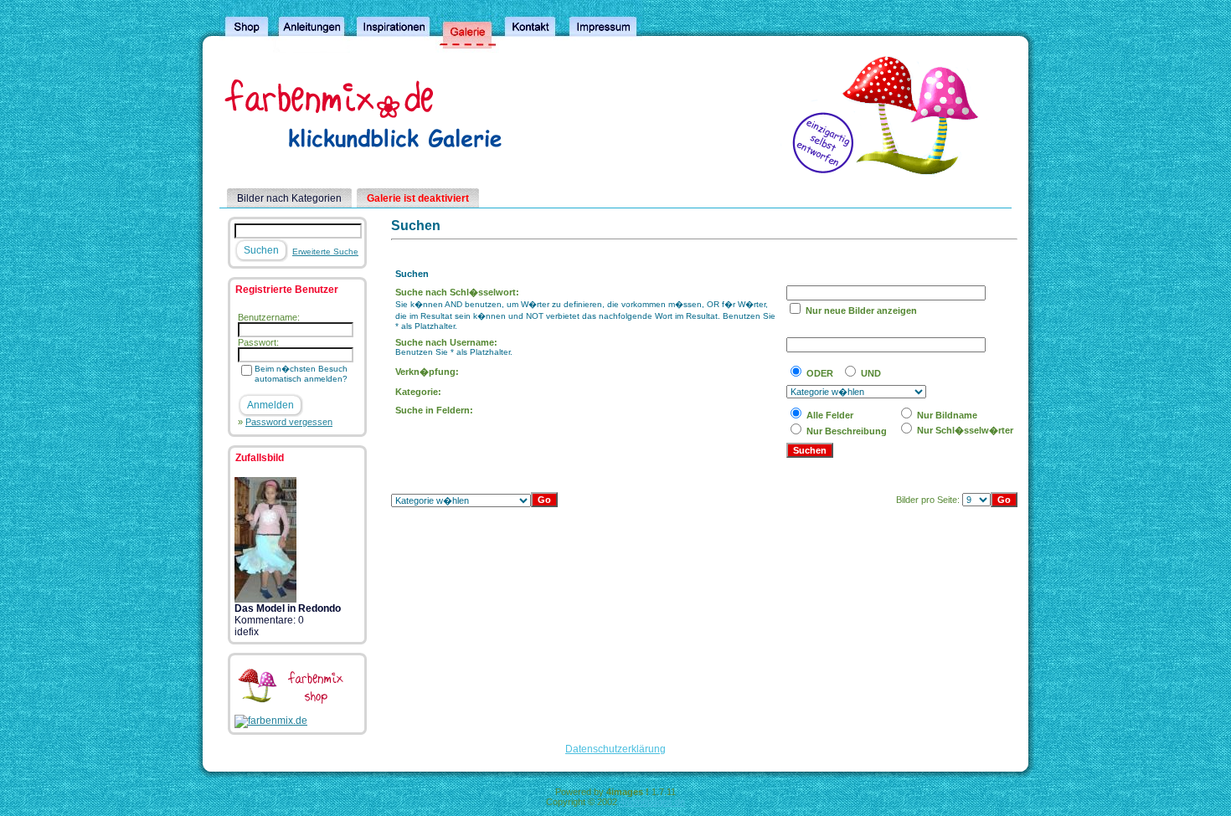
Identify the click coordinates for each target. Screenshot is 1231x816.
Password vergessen (288, 422)
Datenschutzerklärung (615, 749)
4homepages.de (652, 802)
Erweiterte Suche (325, 251)
